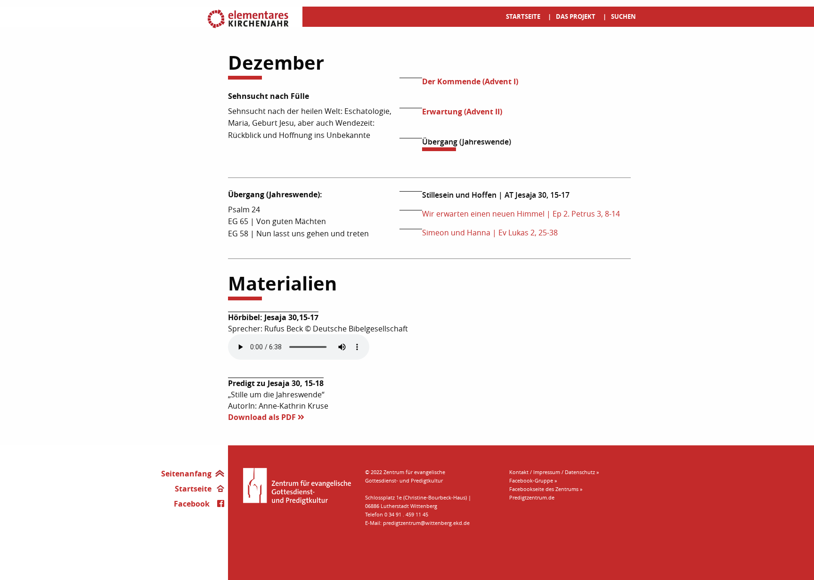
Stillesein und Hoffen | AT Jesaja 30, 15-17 (496, 195)
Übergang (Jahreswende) (466, 142)
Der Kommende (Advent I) (470, 81)
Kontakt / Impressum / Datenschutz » (554, 471)
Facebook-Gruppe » (533, 480)
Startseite (523, 16)
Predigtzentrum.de (531, 497)
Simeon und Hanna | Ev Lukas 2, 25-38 (490, 232)
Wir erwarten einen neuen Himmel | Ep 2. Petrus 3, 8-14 (521, 214)
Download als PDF (263, 417)
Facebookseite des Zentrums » (545, 488)
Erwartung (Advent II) (462, 111)
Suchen (623, 16)
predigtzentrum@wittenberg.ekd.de (426, 522)
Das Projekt (575, 16)
